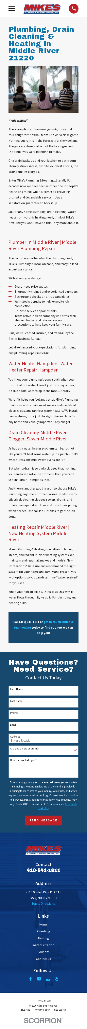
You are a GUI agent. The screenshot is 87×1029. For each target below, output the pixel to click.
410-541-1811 (43, 870)
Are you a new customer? (25, 748)
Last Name (16, 701)
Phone (14, 712)
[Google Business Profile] (48, 979)
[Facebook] (30, 979)
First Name (16, 689)
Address (15, 736)
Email (13, 724)
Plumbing (43, 931)
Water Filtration (43, 945)
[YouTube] (39, 979)
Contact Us (43, 959)
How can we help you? (23, 760)
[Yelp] (56, 979)
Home (43, 924)
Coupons (43, 952)
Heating (43, 938)
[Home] (42, 8)
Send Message (43, 820)
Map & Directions (43, 904)
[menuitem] (25, 1010)
